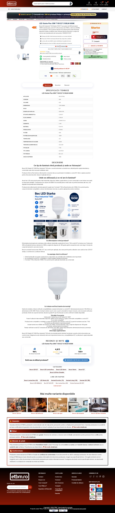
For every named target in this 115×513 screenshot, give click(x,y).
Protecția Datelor (77, 480)
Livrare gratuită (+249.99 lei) (49, 56)
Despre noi (41, 480)
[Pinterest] (100, 476)
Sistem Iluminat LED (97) (77, 383)
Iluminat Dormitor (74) (57, 380)
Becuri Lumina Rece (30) (31, 380)
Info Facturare (59, 483)
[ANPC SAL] (63, 511)
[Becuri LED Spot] (57, 405)
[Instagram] (103, 476)
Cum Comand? (42, 483)
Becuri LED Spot (57, 413)
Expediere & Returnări (45, 489)
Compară (96, 4)
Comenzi (57, 480)
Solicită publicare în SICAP (61, 68)
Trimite (30, 487)
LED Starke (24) (44, 380)
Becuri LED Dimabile (78, 413)
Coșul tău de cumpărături (59, 489)
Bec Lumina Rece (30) (62, 383)
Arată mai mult (57, 385)
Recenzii (66, 85)
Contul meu (89, 4)
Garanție (74, 477)
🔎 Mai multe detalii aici (79, 427)
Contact (40, 477)
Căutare (71, 4)
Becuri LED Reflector (37, 413)
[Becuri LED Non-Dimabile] (98, 405)
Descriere (57, 85)
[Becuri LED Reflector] (37, 405)
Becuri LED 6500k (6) (36, 383)
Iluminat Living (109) (71, 380)
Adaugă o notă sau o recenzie (77, 360)
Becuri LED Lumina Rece (47, 369)
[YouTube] (97, 476)
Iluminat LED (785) (85, 380)
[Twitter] (90, 476)
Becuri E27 (82, 369)
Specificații (48, 85)
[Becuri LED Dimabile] (78, 405)
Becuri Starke (72, 369)
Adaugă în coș (101, 37)
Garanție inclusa (47, 58)
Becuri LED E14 (17, 413)
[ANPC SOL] (53, 511)
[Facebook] (93, 476)
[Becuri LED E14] (17, 405)
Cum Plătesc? (42, 486)
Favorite (57, 493)
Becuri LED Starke (61, 369)
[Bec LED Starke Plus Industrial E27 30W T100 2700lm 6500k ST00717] (18, 57)
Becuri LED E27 (34, 369)
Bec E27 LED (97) (48, 383)
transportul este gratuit (79, 508)
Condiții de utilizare (77, 483)
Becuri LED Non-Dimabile (57, 372)
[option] (17, 407)
